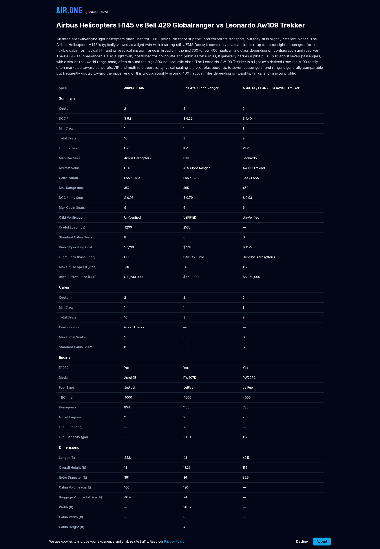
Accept (322, 541)
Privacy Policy (174, 541)
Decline (302, 541)
